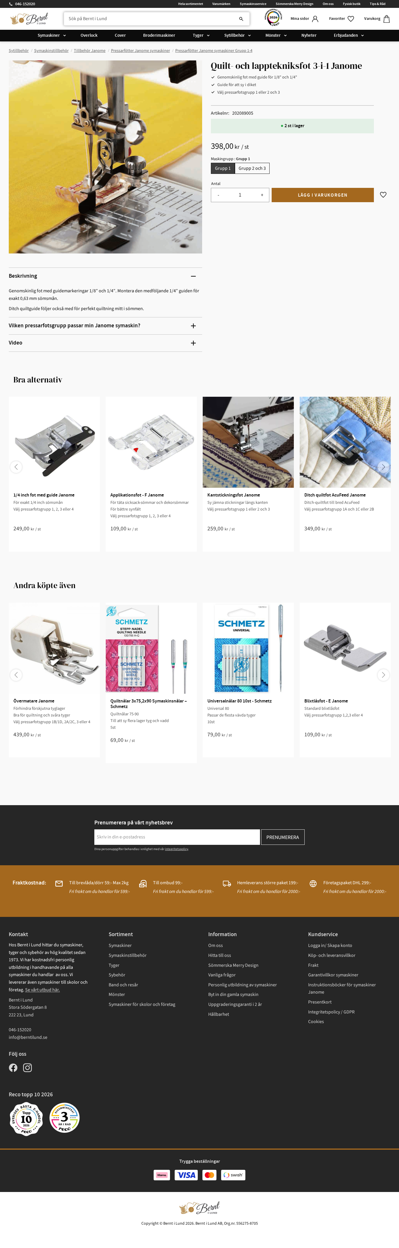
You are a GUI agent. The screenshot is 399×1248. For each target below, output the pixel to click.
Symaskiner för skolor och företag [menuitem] (142, 1004)
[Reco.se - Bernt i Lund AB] (273, 19)
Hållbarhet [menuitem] (218, 1014)
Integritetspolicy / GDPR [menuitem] (331, 1012)
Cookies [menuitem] (316, 1021)
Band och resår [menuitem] (123, 985)
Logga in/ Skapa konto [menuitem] (330, 945)
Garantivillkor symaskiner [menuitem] (333, 975)
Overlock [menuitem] (89, 36)
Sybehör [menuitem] (117, 975)
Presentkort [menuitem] (320, 1002)
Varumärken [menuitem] (221, 3)
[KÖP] (323, 195)
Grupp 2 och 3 (252, 168)
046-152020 (25, 4)
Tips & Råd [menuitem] (378, 3)
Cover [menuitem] (120, 36)
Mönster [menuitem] (273, 36)
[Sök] (241, 19)
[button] (342, 19)
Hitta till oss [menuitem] (219, 955)
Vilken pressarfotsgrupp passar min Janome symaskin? (74, 325)
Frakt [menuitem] (313, 965)
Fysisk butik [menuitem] (351, 3)
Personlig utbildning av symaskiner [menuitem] (242, 985)
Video (15, 343)
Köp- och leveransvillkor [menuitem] (331, 955)
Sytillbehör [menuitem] (234, 36)
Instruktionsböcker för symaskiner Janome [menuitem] (342, 989)
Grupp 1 (223, 168)
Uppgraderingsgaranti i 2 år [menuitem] (235, 1004)
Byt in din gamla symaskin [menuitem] (233, 994)
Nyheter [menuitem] (309, 36)
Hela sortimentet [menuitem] (190, 3)
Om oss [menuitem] (328, 3)
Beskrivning (23, 276)
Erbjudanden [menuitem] (346, 36)
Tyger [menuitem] (198, 36)
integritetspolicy (176, 849)
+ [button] (262, 195)
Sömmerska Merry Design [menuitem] (294, 3)
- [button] (218, 195)
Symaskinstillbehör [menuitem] (128, 955)
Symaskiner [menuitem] (49, 36)
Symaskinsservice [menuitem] (253, 3)
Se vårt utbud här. (42, 990)
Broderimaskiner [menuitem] (159, 36)
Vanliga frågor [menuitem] (222, 975)
